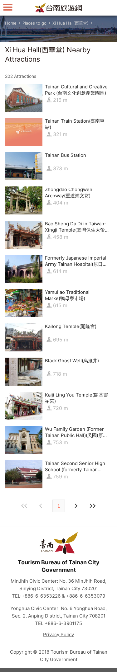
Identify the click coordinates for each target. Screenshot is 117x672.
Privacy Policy (58, 634)
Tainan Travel (58, 8)
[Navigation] (8, 7)
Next (41, 506)
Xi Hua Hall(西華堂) (70, 23)
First (24, 506)
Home (11, 23)
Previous (76, 506)
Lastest (92, 506)
